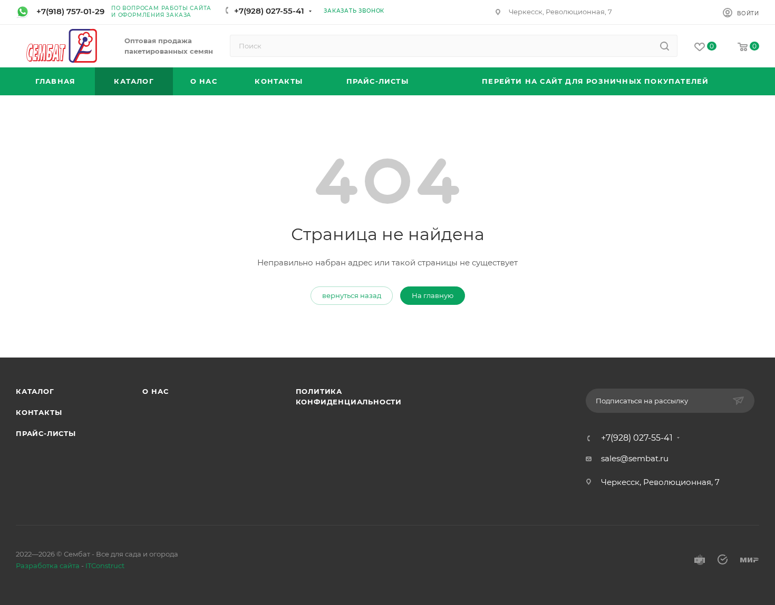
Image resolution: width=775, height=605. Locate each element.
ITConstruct (104, 565)
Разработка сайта (48, 565)
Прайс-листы (46, 433)
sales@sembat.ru (635, 458)
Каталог (35, 391)
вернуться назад (351, 295)
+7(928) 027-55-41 (269, 11)
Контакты (39, 412)
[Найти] (664, 46)
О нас (155, 391)
